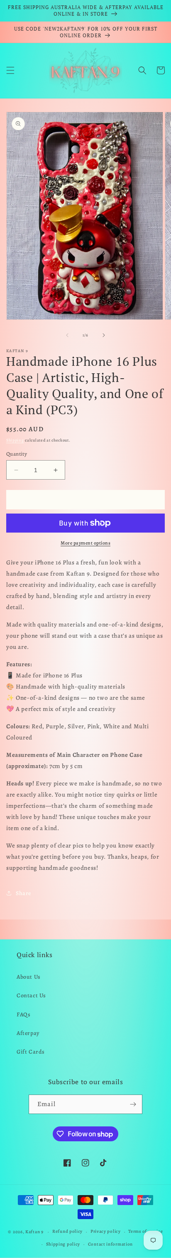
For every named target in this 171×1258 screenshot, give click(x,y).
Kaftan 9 (34, 1232)
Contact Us (31, 995)
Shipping (15, 440)
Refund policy (67, 1231)
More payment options (85, 543)
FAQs (23, 1014)
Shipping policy (63, 1244)
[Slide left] (67, 335)
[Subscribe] (133, 1104)
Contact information (110, 1244)
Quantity (16, 453)
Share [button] (23, 893)
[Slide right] (104, 335)
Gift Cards (31, 1052)
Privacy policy (105, 1231)
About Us (29, 977)
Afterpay (28, 1033)
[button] (10, 70)
